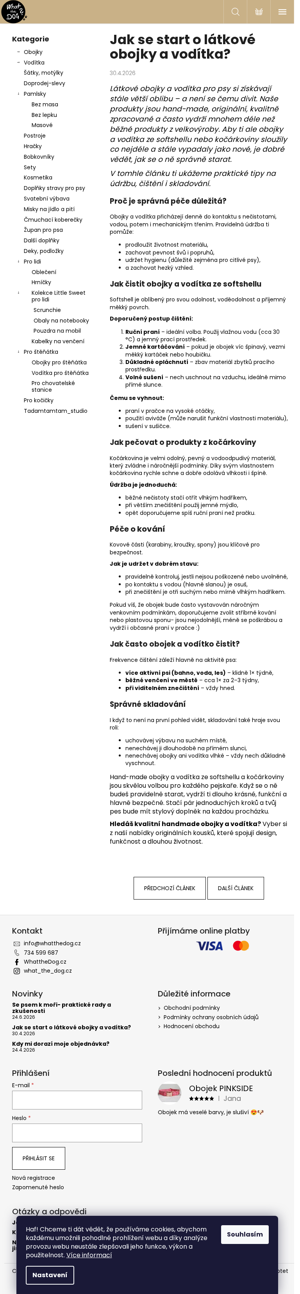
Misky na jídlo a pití (49, 209)
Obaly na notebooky (61, 320)
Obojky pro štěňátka (59, 362)
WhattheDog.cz (45, 962)
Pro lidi (32, 261)
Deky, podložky (44, 251)
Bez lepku (44, 115)
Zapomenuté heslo (38, 1187)
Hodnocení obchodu (192, 1026)
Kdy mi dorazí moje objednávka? (60, 1044)
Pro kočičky (39, 400)
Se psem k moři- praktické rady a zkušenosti (61, 1008)
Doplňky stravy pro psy (54, 188)
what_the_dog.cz (48, 971)
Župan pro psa (43, 230)
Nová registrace (33, 1178)
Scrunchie (47, 310)
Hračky (33, 146)
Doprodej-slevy (44, 83)
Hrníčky (41, 282)
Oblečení (44, 272)
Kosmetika (38, 177)
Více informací (89, 1255)
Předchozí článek (169, 888)
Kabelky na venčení (58, 341)
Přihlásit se (39, 1158)
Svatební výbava (47, 199)
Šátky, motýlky (43, 73)
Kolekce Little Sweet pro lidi (59, 296)
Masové (42, 125)
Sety (30, 167)
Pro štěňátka (41, 352)
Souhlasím (245, 1234)
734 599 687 (41, 953)
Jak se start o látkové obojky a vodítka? (71, 1028)
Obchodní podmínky (192, 1008)
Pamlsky (35, 94)
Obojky (33, 52)
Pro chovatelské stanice (53, 386)
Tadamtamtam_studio (56, 411)
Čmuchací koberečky (53, 220)
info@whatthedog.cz (52, 943)
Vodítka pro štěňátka (60, 373)
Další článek (236, 888)
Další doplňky (41, 240)
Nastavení (50, 1275)
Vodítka (34, 62)
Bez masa (45, 104)
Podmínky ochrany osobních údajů (211, 1017)
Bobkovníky (39, 157)
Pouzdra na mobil (57, 331)
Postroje (35, 136)
